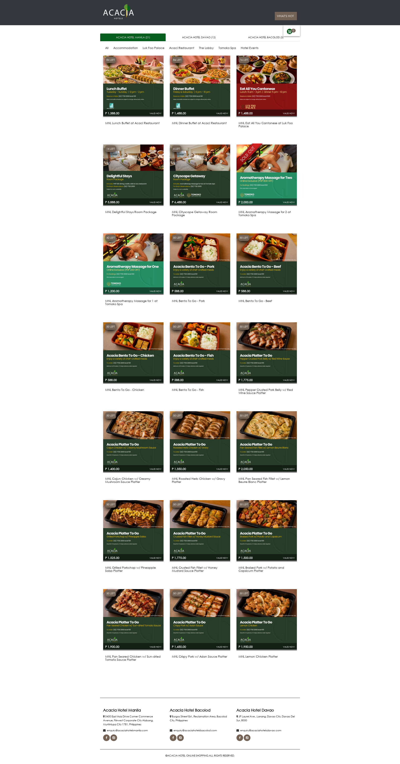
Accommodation (125, 48)
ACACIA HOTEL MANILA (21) (133, 37)
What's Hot (285, 16)
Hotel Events (249, 48)
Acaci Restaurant (181, 48)
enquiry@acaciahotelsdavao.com (260, 730)
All (107, 48)
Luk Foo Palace (153, 48)
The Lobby (206, 48)
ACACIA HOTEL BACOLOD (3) (266, 37)
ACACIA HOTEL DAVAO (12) (199, 37)
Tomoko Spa (227, 48)
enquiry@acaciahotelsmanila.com (127, 730)
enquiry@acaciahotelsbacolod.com (195, 730)
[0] (289, 31)
